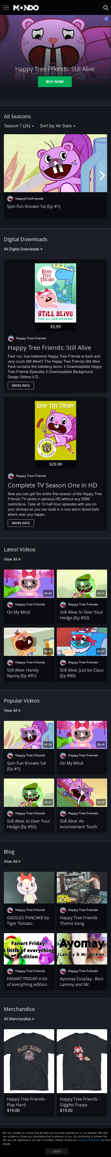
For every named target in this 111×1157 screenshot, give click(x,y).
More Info (21, 385)
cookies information (88, 1140)
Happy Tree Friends (30, 338)
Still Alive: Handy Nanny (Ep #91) (23, 673)
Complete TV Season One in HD (53, 485)
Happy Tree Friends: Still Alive (49, 347)
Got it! (56, 1151)
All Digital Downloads (22, 248)
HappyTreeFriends (29, 198)
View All (11, 559)
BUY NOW (55, 81)
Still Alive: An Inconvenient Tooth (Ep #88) (78, 826)
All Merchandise (18, 1018)
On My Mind (18, 612)
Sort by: (56, 126)
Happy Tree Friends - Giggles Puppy (80, 1102)
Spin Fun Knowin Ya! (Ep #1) (33, 206)
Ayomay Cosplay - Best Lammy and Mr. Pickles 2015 (82, 984)
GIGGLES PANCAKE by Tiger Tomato (28, 920)
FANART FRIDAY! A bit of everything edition (27, 981)
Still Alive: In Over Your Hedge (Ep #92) (81, 615)
